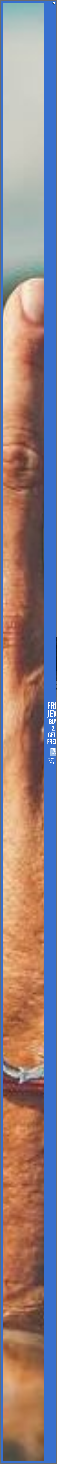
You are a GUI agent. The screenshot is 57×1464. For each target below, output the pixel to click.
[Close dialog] (53, 3)
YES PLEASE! (53, 752)
